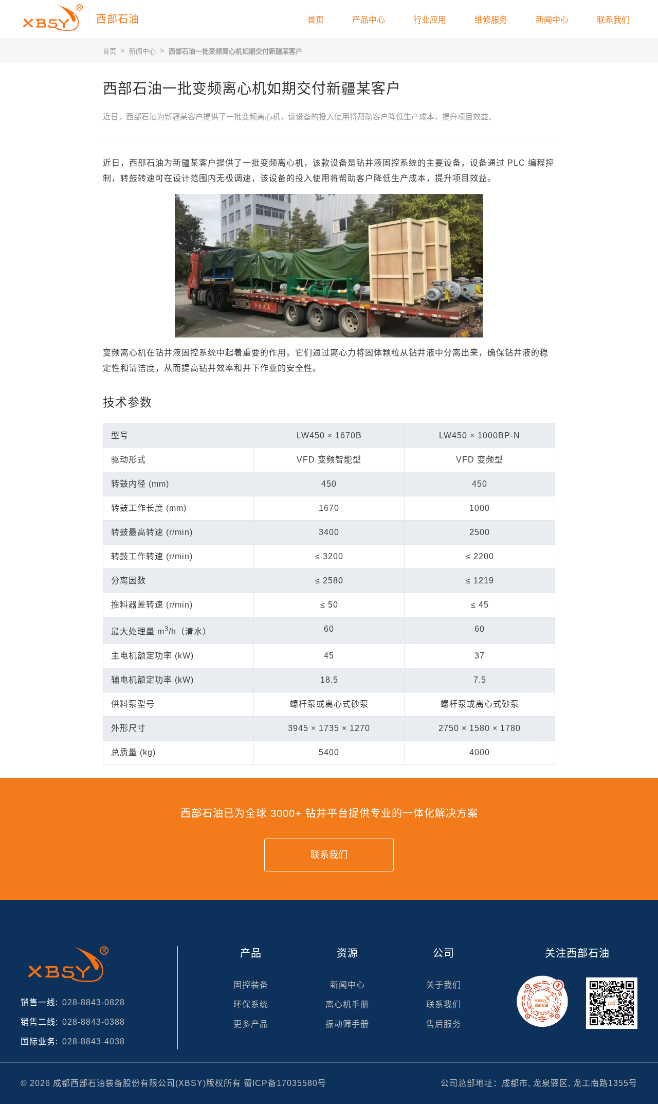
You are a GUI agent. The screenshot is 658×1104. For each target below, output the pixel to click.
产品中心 (368, 19)
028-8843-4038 (93, 1041)
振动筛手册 (347, 1024)
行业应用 (429, 19)
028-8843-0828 (93, 1002)
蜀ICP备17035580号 (285, 1083)
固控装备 (250, 985)
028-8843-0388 (93, 1022)
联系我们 (613, 19)
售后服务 (443, 1024)
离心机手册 (347, 1004)
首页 (315, 19)
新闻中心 (552, 19)
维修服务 (490, 19)
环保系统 (250, 1004)
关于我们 (443, 985)
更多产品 (250, 1024)
